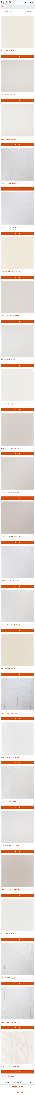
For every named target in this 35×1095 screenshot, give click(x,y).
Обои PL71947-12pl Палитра (10, 448)
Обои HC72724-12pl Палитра (10, 801)
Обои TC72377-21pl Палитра (10, 492)
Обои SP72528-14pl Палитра (10, 934)
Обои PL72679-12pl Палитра (10, 978)
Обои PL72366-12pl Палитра (10, 360)
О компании (17, 1092)
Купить (17, 56)
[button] (30, 2)
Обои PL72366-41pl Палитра (10, 757)
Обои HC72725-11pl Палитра (10, 580)
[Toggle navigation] (32, 2)
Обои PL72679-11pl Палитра (10, 1022)
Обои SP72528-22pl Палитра (10, 669)
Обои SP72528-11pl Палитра (10, 404)
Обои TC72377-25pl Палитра (10, 536)
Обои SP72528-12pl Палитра (10, 51)
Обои (15, 7)
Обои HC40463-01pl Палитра (10, 845)
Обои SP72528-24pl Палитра (10, 271)
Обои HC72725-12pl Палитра (10, 625)
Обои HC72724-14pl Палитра (10, 183)
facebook (6, 1082)
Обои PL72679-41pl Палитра (10, 713)
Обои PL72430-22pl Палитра (10, 95)
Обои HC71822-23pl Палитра (10, 889)
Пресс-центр (17, 1087)
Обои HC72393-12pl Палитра (10, 1066)
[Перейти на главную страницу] (6, 2)
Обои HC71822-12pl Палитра (10, 315)
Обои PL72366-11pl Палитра (10, 139)
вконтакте (17, 1082)
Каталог (7, 7)
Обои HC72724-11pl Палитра (10, 227)
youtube (29, 1082)
